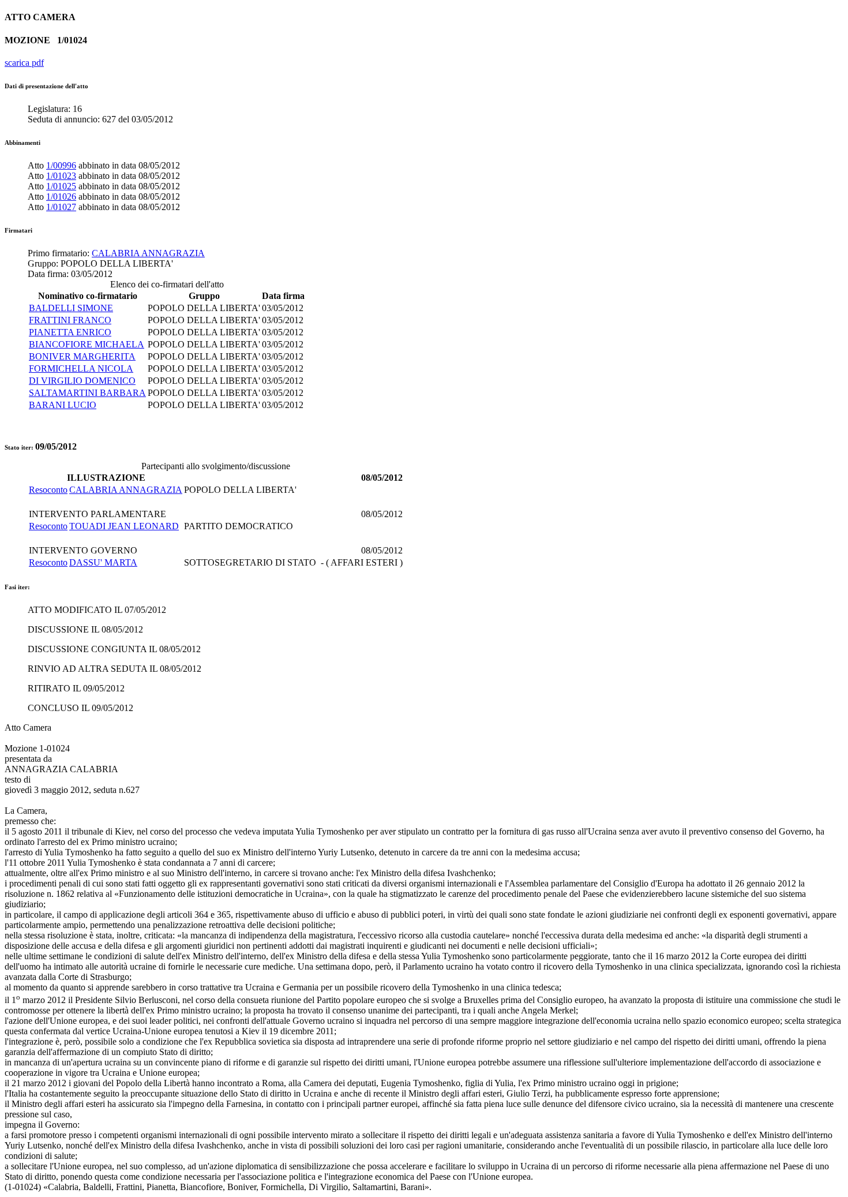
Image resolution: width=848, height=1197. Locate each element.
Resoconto (48, 490)
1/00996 (61, 165)
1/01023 (61, 176)
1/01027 (61, 207)
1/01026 (61, 196)
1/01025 (61, 186)
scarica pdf (24, 63)
